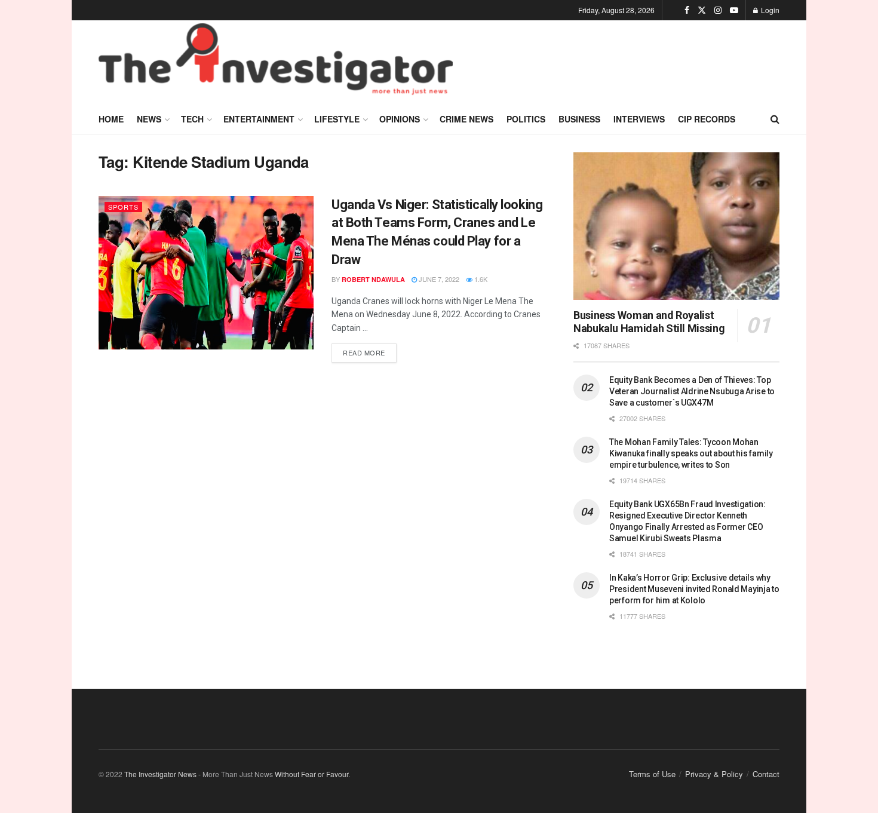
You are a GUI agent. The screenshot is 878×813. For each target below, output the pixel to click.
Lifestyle (337, 119)
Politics (525, 119)
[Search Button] (774, 119)
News (149, 119)
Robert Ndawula (373, 279)
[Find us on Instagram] (718, 10)
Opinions (399, 119)
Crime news (466, 119)
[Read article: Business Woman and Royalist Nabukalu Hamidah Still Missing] (676, 226)
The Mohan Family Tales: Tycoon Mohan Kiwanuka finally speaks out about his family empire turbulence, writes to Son (691, 453)
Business (579, 119)
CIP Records (706, 119)
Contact (766, 774)
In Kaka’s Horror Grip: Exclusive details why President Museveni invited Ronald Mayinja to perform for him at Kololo (694, 589)
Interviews (639, 119)
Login (769, 10)
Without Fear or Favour (311, 774)
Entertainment (258, 119)
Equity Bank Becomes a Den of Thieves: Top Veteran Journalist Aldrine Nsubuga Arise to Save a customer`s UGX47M (692, 391)
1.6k (479, 279)
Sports (123, 206)
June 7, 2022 (438, 279)
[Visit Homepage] (276, 62)
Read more (370, 350)
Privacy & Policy (714, 774)
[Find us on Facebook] (686, 10)
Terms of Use (652, 774)
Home (111, 119)
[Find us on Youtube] (734, 10)
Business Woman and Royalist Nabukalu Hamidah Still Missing (648, 322)
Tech (192, 119)
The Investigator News (160, 774)
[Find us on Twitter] (702, 10)
